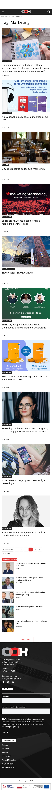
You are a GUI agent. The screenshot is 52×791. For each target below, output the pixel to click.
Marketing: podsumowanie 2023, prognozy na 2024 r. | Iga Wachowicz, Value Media (25, 430)
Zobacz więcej (26, 640)
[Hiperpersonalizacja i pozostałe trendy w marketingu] (26, 459)
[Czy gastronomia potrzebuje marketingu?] (26, 148)
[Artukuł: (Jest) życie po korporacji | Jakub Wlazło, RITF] (8, 631)
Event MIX (5, 165)
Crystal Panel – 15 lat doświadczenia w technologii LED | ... (31, 593)
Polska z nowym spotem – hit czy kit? (30, 607)
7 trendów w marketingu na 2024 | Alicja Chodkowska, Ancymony (23, 534)
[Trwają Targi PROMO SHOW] (26, 251)
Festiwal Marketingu (9, 760)
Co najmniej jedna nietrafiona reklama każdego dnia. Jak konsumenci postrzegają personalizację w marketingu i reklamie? (25, 68)
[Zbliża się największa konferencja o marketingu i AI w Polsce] (26, 200)
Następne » (7, 553)
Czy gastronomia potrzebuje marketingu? (24, 169)
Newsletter (5, 727)
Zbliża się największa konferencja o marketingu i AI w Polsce (21, 222)
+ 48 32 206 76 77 (8, 671)
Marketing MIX (6, 61)
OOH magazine (5, 16)
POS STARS (6, 756)
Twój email (5, 696)
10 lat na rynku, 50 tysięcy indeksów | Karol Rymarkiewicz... (30, 579)
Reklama (5, 745)
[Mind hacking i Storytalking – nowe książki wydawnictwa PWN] (26, 355)
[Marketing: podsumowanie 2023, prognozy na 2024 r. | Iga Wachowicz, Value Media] (26, 407)
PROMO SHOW (7, 764)
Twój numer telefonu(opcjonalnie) (13, 707)
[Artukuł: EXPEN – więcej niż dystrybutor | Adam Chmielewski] (8, 574)
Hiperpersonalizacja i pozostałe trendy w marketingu (24, 482)
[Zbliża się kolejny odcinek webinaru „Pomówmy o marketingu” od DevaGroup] (26, 303)
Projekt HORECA (8, 768)
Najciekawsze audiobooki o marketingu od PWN (25, 118)
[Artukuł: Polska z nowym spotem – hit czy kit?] (8, 617)
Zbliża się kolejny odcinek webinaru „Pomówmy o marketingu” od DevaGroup (24, 326)
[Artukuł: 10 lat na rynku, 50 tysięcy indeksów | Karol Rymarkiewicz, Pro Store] (8, 588)
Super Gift (5, 752)
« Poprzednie (8, 549)
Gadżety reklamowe (8, 268)
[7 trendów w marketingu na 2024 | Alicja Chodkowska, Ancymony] (26, 511)
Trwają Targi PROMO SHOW (17, 272)
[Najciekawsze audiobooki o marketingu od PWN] (26, 96)
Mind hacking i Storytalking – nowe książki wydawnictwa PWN (24, 378)
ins (6, 680)
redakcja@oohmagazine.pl (11, 679)
